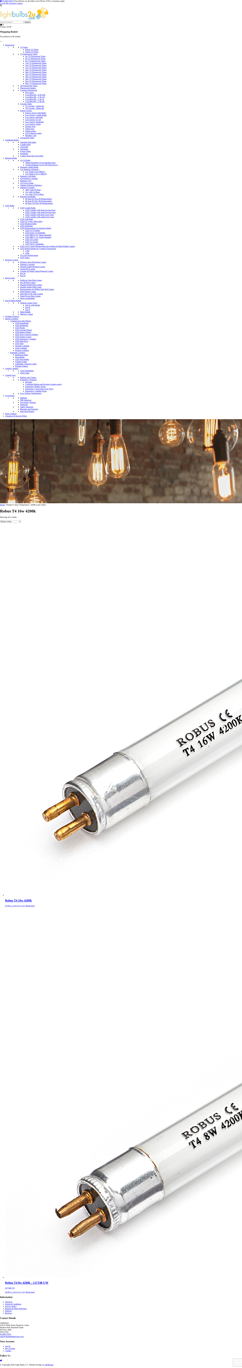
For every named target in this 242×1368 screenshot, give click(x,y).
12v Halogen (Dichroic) (29, 169)
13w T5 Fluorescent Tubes (36, 63)
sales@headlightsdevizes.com (12, 1336)
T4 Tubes (24, 47)
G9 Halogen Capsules (29, 178)
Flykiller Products (12, 316)
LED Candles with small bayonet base (40, 212)
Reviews (8, 1313)
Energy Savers (26, 111)
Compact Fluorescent (28, 90)
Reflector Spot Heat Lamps (31, 280)
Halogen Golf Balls (28, 176)
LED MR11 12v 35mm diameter (38, 237)
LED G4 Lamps (31, 242)
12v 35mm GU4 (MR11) (35, 172)
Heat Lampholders (27, 298)
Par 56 (22, 273)
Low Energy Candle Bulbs (36, 115)
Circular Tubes (26, 104)
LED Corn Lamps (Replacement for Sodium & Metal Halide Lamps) (47, 246)
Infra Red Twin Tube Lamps (31, 294)
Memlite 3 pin (30, 135)
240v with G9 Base (33, 190)
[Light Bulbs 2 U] (24, 20)
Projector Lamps (11, 260)
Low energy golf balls (34, 117)
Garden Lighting (11, 368)
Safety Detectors (26, 407)
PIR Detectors (25, 400)
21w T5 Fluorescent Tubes (36, 68)
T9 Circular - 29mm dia (34, 108)
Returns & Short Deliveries (16, 1309)
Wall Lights (24, 373)
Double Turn (30, 126)
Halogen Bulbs (11, 158)
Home (2, 505)
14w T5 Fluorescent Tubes (36, 65)
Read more (30, 906)
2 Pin (27, 251)
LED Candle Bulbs (28, 208)
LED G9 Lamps (31, 239)
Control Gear (10, 375)
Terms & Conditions (13, 1304)
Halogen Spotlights (27, 197)
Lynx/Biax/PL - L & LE (34, 99)
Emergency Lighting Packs (36, 391)
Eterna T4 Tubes (31, 52)
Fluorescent (9, 45)
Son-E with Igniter (32, 305)
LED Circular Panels (23, 330)
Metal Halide (25, 312)
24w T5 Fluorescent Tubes (36, 70)
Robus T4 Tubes (31, 50)
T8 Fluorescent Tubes (28, 86)
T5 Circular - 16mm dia (34, 106)
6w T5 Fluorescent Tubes (35, 59)
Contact (19, 3)
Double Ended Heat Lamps (31, 285)
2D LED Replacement (29, 255)
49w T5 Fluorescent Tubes (36, 79)
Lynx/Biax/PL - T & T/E (35, 97)
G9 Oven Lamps (27, 183)
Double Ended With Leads (30, 287)
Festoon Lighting (22, 350)
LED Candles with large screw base (39, 215)
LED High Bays (21, 341)
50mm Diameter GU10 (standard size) (40, 163)
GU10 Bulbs (25, 160)
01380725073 (8, 1)
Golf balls (24, 147)
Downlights (19, 357)
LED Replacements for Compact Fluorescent (38, 249)
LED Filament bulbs (28, 224)
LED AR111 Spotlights (34, 244)
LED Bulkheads (21, 325)
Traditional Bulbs (12, 140)
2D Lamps (29, 92)
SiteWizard (49, 1365)
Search (27, 22)
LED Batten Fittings (23, 332)
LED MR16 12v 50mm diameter (38, 235)
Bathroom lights (21, 355)
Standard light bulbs (28, 142)
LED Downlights (22, 359)
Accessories (9, 396)
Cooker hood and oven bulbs (31, 156)
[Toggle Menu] (1, 41)
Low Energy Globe (33, 124)
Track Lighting (21, 348)
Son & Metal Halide (13, 301)
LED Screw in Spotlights (35, 233)
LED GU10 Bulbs (32, 230)
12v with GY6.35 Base (34, 194)
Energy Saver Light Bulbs (35, 113)
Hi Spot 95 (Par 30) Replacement (38, 201)
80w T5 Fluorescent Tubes (36, 83)
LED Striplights (26, 226)
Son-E (27, 307)
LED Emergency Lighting (25, 339)
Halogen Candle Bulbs (29, 167)
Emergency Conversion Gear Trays (39, 389)
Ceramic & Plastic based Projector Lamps (36, 271)
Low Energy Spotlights (34, 122)
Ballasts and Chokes (28, 377)
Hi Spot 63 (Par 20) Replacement (38, 199)
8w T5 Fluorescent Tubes (35, 61)
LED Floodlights (22, 323)
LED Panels (20, 328)
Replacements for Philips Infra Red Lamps (37, 289)
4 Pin (27, 253)
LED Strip (19, 344)
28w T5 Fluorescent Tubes (36, 72)
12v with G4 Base (32, 192)
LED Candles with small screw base (39, 217)
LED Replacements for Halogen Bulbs (35, 228)
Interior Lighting (11, 319)
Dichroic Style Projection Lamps (33, 262)
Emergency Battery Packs (35, 387)
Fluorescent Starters (28, 88)
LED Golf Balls (26, 219)
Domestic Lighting (17, 353)
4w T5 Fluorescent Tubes (35, 56)
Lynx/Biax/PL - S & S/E (35, 102)
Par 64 (22, 276)
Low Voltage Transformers (30, 393)
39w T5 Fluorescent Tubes (36, 77)
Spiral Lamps (30, 131)
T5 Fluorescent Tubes (28, 54)
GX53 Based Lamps (33, 133)
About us (8, 1302)
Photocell (24, 405)
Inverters (28, 382)
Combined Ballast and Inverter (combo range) (43, 384)
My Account (11, 3)
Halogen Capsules (27, 187)
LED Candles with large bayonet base (40, 210)
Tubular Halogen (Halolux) (31, 185)
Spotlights (24, 154)
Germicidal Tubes (27, 138)
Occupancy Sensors (28, 402)
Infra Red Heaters (27, 411)
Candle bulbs (25, 144)
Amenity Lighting (22, 346)
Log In (2, 3)
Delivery (8, 1311)
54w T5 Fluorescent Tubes (36, 81)
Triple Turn (29, 129)
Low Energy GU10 (33, 120)
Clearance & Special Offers (16, 416)
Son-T (27, 310)
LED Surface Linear (23, 337)
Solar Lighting (11, 414)
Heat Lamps (10, 278)
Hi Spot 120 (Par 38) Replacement (39, 203)
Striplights (24, 149)
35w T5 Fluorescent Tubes (36, 74)
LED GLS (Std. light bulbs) (31, 221)
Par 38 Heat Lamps (28, 282)
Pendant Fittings (21, 366)
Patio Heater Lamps (28, 292)
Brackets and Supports (29, 409)
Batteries (23, 398)
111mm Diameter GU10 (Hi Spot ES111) (41, 165)
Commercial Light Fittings (20, 321)
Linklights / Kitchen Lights (26, 364)
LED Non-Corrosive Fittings (26, 334)
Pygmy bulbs (25, 151)
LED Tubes (24, 258)
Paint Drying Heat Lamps (30, 296)
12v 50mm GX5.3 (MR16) (36, 174)
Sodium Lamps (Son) (28, 303)
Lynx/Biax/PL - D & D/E (35, 95)
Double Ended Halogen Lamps (32, 267)
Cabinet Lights (21, 362)
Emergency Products (28, 380)
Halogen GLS (25, 181)
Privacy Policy (11, 1306)
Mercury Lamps (26, 314)
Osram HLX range (27, 269)
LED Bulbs (9, 206)
